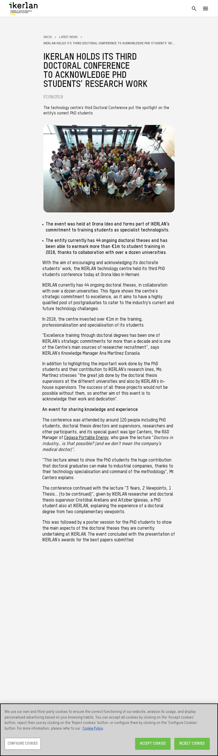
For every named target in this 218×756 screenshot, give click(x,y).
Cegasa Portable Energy (86, 438)
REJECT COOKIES (192, 743)
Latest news (68, 37)
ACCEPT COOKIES (153, 743)
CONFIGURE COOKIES (23, 743)
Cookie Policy (93, 728)
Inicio (47, 37)
